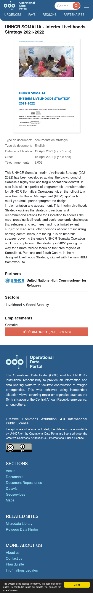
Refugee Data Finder (22, 529)
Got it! (77, 584)
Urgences (12, 14)
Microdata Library (19, 523)
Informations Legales (22, 570)
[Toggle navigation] (86, 6)
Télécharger (46, 331)
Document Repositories (24, 482)
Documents (14, 476)
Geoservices (15, 494)
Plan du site (15, 564)
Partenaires (74, 14)
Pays (31, 14)
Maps (10, 500)
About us (12, 552)
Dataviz (12, 488)
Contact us (14, 558)
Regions (49, 14)
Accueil (11, 470)
